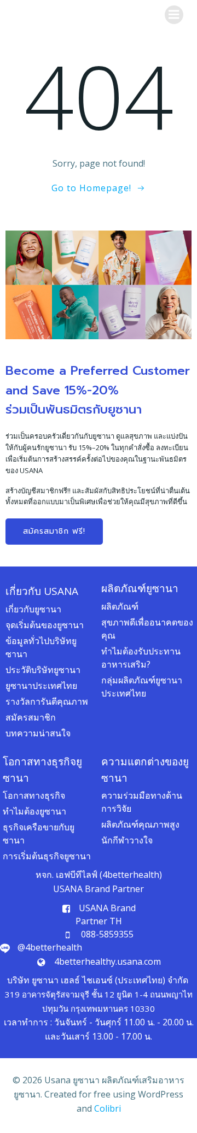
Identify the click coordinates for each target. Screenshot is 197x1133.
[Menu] (174, 14)
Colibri (107, 1108)
